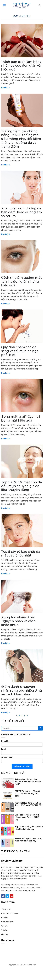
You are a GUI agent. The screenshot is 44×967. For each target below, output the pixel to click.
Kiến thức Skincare (9, 913)
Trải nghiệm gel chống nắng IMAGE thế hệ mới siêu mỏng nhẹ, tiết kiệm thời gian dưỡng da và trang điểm (21, 138)
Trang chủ (5, 909)
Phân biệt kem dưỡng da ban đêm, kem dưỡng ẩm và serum (21, 212)
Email (3, 749)
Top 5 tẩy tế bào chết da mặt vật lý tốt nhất (20, 553)
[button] (4, 5)
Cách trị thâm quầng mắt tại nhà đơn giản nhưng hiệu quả (21, 281)
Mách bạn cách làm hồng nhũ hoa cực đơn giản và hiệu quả (21, 65)
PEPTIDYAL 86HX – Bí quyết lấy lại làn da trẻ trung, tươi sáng (27, 793)
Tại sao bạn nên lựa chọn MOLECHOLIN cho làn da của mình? (28, 781)
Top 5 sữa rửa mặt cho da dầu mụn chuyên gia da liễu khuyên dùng (21, 486)
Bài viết (4, 918)
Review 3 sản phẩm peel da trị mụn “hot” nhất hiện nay (28, 839)
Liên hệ (4, 934)
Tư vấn (4, 930)
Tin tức (4, 926)
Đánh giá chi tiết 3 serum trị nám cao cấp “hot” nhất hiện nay (27, 817)
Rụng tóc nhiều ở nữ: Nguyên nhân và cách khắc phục (18, 621)
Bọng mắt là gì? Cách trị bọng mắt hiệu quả (20, 418)
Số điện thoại (6, 757)
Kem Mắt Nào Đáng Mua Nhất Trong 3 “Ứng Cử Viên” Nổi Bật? (29, 804)
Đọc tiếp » (5, 88)
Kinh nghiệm (7, 922)
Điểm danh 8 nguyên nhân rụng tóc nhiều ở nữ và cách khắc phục (21, 690)
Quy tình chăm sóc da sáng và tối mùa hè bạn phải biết (19, 351)
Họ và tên (5, 741)
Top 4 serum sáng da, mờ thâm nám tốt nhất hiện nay (29, 827)
